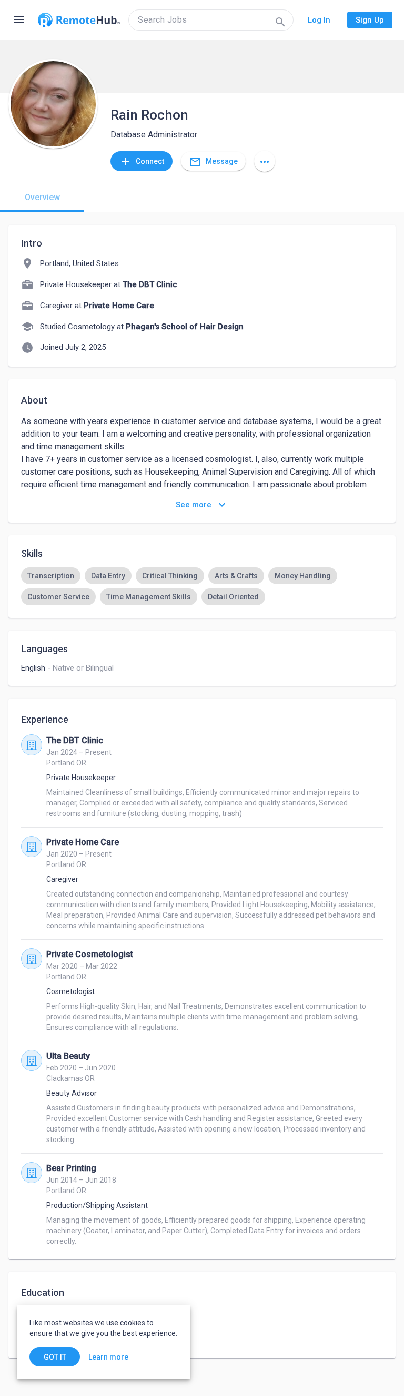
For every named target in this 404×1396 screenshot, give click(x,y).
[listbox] (202, 586)
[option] (50, 575)
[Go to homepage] (79, 20)
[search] (211, 20)
